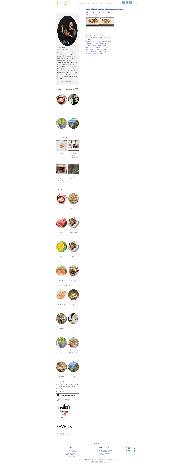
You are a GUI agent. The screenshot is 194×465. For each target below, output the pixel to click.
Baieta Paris (89, 35)
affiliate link (59, 388)
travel (61, 76)
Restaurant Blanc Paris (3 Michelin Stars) (98, 37)
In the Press (71, 453)
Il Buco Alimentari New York (94, 49)
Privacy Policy (72, 456)
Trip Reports (105, 451)
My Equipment (72, 451)
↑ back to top (97, 443)
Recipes (94, 3)
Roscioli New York (91, 53)
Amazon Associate (87, 459)
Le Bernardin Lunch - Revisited (95, 51)
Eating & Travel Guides (105, 450)
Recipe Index (63, 74)
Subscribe (110, 3)
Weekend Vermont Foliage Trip (95, 45)
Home (88, 9)
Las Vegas (101, 9)
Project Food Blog (71, 454)
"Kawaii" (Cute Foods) (105, 453)
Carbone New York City (93, 47)
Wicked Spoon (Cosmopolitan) (114, 9)
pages (65, 76)
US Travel (94, 9)
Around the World (105, 454)
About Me (80, 3)
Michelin (102, 3)
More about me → (67, 81)
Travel (87, 3)
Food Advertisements (70, 89)
